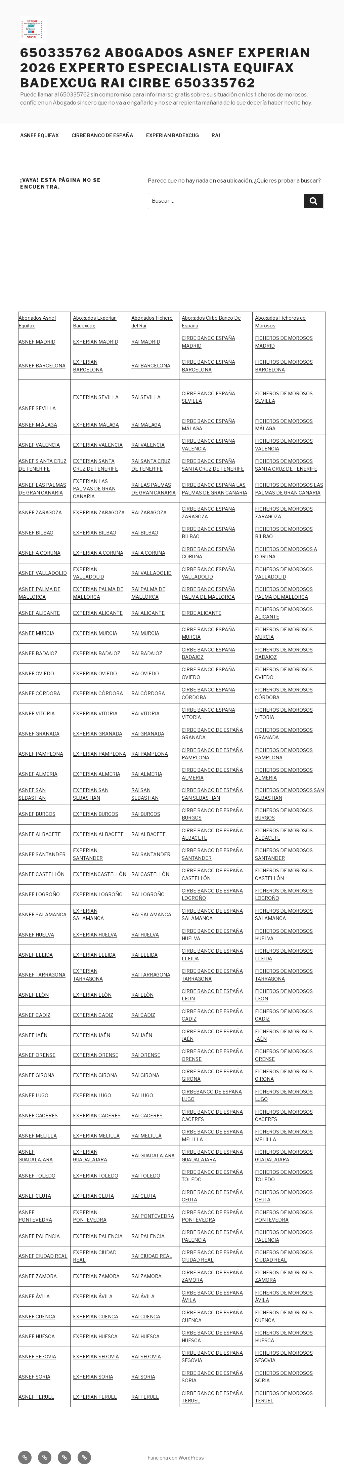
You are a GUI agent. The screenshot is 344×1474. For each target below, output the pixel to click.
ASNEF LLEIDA (35, 955)
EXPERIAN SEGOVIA (96, 1356)
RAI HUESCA (145, 1336)
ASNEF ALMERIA (37, 774)
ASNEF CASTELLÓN (41, 874)
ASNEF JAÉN (32, 1035)
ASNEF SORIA (34, 1377)
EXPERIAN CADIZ (93, 1015)
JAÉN (188, 1039)
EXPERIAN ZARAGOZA (99, 512)
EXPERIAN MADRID (95, 342)
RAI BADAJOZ (146, 653)
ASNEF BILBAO (35, 532)
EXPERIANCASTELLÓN (99, 874)
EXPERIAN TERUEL (95, 1397)
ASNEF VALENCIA (39, 445)
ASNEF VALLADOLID (42, 573)
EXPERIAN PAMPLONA (99, 754)
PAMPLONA (49, 754)
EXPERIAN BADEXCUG (172, 135)
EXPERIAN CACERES (97, 1115)
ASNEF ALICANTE (39, 613)
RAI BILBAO (144, 532)
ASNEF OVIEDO (36, 673)
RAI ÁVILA (143, 1296)
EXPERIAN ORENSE (95, 1055)
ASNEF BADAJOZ (37, 653)
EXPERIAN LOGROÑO (98, 894)
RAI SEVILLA (146, 397)
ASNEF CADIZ (34, 1015)
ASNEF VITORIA (36, 713)
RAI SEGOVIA (146, 1356)
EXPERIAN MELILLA (96, 1136)
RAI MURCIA (145, 633)
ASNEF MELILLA (37, 1136)
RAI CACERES (147, 1115)
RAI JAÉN (141, 1035)
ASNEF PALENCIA (39, 1236)
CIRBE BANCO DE (202, 1031)
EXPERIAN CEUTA (93, 1196)
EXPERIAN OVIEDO (95, 673)
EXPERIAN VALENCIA (98, 445)
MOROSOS (300, 710)
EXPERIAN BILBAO (94, 532)
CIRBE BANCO (199, 850)
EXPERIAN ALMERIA (96, 774)
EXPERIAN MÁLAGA (96, 425)
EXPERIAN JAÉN (91, 1035)
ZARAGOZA (153, 512)
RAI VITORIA (145, 713)
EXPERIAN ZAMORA (96, 1276)
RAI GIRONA (145, 1075)
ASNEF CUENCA (36, 1316)
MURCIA (107, 633)
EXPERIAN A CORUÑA (98, 553)
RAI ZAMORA (146, 1276)
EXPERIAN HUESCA (95, 1336)
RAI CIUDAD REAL (151, 1256)
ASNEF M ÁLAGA (37, 425)
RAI (216, 135)
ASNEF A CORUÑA (39, 553)
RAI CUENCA (145, 1316)
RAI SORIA (143, 1377)
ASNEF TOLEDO (36, 1176)
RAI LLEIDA (144, 955)
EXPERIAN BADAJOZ (96, 653)
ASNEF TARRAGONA (42, 975)
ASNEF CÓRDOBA (39, 693)
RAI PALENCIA (148, 1236)
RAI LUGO (142, 1095)
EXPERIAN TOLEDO (95, 1176)
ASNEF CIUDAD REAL (43, 1256)
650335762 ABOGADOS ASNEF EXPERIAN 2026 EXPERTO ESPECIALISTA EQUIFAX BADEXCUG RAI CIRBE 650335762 (165, 67)
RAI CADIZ (143, 1015)
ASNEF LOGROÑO (39, 894)
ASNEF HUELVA (36, 935)
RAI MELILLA (146, 1136)
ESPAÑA (233, 1031)
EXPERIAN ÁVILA (93, 1296)
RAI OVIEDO (145, 673)
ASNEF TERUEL (36, 1397)
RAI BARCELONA (150, 365)
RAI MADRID (145, 342)
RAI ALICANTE (148, 613)
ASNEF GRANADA (38, 733)
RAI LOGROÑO (148, 894)
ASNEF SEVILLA (37, 408)
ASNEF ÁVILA (34, 1296)
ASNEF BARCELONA (42, 365)
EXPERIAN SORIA (93, 1377)
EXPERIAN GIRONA (95, 1075)
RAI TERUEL (145, 1397)
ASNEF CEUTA (34, 1196)
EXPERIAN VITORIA (95, 713)
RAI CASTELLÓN (150, 874)
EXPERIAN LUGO (92, 1095)
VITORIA (264, 717)
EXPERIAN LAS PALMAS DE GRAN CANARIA (94, 488)
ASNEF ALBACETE (39, 834)
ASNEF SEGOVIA (37, 1356)
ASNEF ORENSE (36, 1055)
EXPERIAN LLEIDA (94, 955)
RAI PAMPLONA (149, 754)
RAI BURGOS (145, 814)
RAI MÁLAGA (146, 425)
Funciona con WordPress (175, 1458)
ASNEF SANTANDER (42, 854)
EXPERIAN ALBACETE (98, 834)
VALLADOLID (88, 577)
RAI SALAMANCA (151, 914)
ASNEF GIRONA (36, 1075)
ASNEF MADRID (36, 342)
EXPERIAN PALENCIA (98, 1236)
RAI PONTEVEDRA (152, 1216)
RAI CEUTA (143, 1196)
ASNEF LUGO (33, 1095)
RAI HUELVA (145, 935)
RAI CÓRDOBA (148, 693)
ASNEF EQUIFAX (39, 135)
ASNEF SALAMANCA (42, 914)
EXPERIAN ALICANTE (98, 613)
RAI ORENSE (145, 1055)
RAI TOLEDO (145, 1176)
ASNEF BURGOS (36, 814)
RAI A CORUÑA (148, 553)
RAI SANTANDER (150, 854)
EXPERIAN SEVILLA (96, 397)
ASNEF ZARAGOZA (40, 512)
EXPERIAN (85, 569)
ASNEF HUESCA (36, 1336)
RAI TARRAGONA (150, 975)
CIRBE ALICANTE (201, 613)
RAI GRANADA (147, 733)
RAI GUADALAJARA (153, 1155)
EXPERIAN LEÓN (92, 995)
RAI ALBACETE (148, 834)
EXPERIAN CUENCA (95, 1316)
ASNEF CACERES (38, 1115)
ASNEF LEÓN (33, 995)
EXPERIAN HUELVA (95, 935)
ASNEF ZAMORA (37, 1276)
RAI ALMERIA (146, 774)
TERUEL (191, 1400)
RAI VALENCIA (148, 445)
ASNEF (27, 754)
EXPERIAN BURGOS (95, 814)
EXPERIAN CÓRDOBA (98, 693)
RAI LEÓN (142, 995)
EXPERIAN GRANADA (97, 733)
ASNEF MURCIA (36, 633)
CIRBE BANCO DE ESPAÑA (102, 135)
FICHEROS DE (271, 710)
